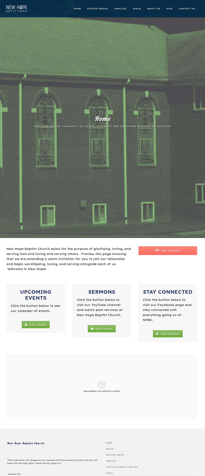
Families (120, 8)
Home (77, 8)
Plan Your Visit (170, 250)
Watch (110, 449)
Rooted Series (97, 8)
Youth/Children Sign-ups (122, 467)
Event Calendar (38, 324)
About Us (153, 8)
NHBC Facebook (169, 333)
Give (169, 8)
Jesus (137, 8)
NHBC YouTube (104, 328)
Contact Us (187, 8)
